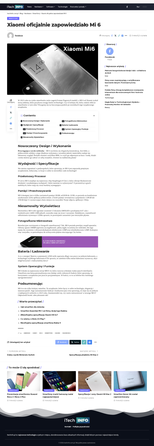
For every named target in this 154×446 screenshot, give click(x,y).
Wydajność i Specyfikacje (33, 125)
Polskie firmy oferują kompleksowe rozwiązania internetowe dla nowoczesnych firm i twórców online (124, 92)
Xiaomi (57, 333)
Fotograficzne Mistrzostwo (76, 121)
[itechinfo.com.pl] (15, 7)
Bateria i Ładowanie (70, 125)
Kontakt (68, 427)
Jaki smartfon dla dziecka (32, 307)
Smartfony (13, 18)
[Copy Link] (119, 35)
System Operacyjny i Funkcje (76, 129)
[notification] (130, 7)
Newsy (107, 108)
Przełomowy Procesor (35, 129)
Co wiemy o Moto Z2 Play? (33, 319)
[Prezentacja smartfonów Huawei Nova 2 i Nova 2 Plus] (23, 381)
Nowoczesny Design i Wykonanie (36, 121)
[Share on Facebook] (112, 35)
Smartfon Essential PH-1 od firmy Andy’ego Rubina (44, 311)
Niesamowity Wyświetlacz (33, 137)
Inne (106, 76)
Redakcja (19, 35)
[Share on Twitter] (115, 35)
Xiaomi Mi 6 (66, 333)
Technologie (109, 98)
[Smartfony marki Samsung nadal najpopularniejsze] (59, 381)
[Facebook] (127, 7)
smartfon (48, 333)
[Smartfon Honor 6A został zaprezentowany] (130, 381)
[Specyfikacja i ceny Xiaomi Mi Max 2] (94, 381)
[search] (134, 7)
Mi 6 (41, 333)
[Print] (122, 35)
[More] (126, 35)
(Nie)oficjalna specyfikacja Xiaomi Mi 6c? (39, 315)
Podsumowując (68, 133)
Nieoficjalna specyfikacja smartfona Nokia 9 (41, 323)
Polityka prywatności (81, 427)
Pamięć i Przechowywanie (36, 133)
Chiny (35, 333)
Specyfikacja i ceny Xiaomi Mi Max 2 (94, 394)
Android (27, 333)
